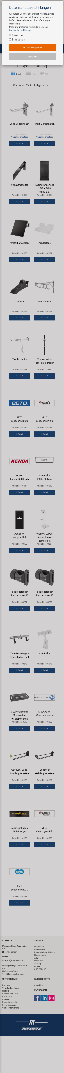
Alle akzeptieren (34, 47)
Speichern (32, 56)
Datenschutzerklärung (20, 30)
